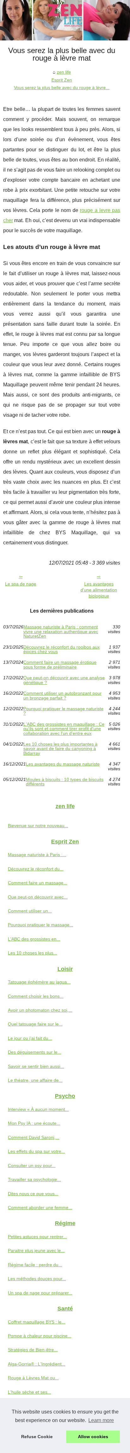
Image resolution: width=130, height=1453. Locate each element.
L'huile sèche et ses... (29, 1392)
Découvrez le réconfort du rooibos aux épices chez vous (61, 649)
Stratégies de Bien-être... (33, 1349)
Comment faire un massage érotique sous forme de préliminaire (60, 664)
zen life (64, 72)
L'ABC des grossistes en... (34, 938)
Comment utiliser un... (30, 910)
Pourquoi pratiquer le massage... (40, 924)
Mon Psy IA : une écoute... (34, 1123)
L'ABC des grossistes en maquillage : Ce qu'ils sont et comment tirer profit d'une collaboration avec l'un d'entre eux (63, 729)
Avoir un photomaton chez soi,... (40, 1010)
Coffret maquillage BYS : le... (36, 1321)
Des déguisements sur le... (34, 1052)
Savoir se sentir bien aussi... (36, 1066)
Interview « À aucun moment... (38, 1109)
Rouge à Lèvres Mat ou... (33, 1377)
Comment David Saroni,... (33, 1137)
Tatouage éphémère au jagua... (39, 981)
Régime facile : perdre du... (35, 1264)
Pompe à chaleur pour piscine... (39, 1335)
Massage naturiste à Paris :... (37, 854)
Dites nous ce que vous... (33, 1193)
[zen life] (65, 20)
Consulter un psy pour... (32, 1165)
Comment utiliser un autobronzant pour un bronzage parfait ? (62, 695)
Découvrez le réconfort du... (35, 868)
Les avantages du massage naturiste (63, 764)
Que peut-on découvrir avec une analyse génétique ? (64, 680)
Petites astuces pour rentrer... (37, 1236)
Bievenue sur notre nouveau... (38, 825)
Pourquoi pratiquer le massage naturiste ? (63, 711)
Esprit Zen (61, 79)
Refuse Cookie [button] (37, 1436)
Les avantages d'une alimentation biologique (98, 589)
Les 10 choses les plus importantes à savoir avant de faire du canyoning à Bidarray (60, 748)
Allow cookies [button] (93, 1436)
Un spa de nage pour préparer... (40, 1292)
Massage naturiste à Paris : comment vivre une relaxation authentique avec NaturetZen (60, 631)
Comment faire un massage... (37, 882)
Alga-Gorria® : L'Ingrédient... (36, 1363)
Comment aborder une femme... (40, 1207)
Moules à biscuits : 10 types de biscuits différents (64, 781)
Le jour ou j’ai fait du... (30, 1038)
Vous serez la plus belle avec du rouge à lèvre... (61, 87)
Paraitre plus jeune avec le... (36, 1250)
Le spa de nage (20, 583)
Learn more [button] (101, 1420)
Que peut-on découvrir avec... (38, 896)
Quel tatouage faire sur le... (35, 1023)
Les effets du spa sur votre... (36, 1151)
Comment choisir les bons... (35, 996)
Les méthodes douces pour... (37, 1278)
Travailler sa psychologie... (34, 1179)
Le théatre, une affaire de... (35, 1080)
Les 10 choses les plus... (32, 952)
